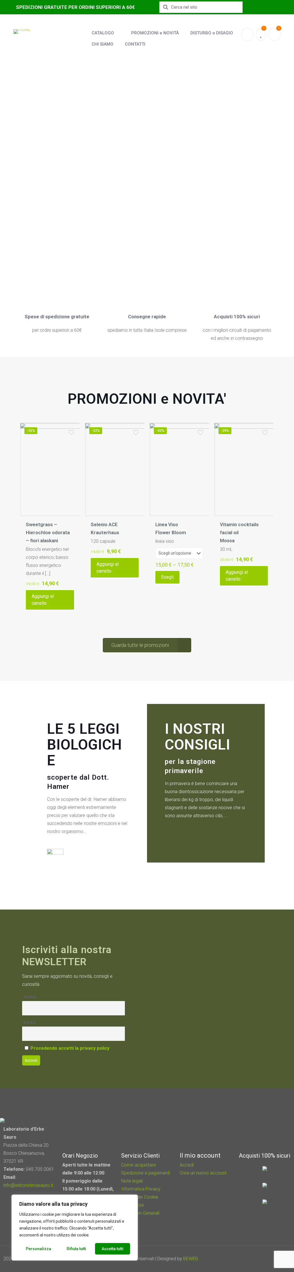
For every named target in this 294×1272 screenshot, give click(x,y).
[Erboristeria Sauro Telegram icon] (271, 1258)
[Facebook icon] (257, 1258)
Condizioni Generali (140, 1213)
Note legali (132, 1181)
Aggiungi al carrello (43, 600)
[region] (74, 1228)
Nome (30, 997)
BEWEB (190, 1258)
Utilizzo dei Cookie (139, 1197)
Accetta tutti (112, 1248)
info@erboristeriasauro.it (28, 1185)
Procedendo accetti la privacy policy (69, 1048)
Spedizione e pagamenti (145, 1173)
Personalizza (38, 1248)
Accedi (187, 1165)
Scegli (167, 577)
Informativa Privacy (140, 1189)
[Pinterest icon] (265, 1258)
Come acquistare (138, 1165)
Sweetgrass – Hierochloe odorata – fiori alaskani (48, 532)
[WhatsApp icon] (249, 1258)
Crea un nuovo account (203, 1173)
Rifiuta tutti (76, 1248)
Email (29, 1022)
